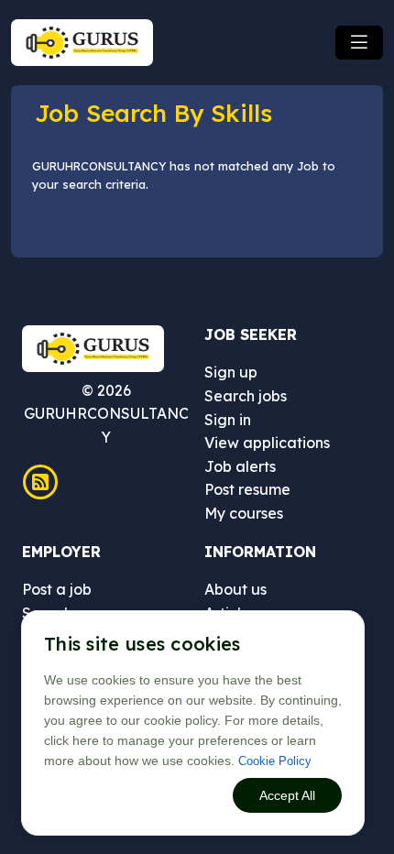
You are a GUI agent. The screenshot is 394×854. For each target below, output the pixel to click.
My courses (243, 513)
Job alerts (240, 466)
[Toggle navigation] (359, 43)
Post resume (247, 489)
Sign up (230, 372)
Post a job (57, 589)
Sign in (227, 420)
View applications (267, 442)
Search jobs (245, 396)
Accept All (287, 795)
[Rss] (40, 482)
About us (235, 589)
